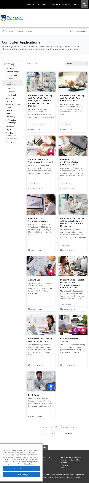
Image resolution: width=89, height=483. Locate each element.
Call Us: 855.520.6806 (77, 31)
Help (62, 467)
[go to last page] (61, 433)
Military (63, 460)
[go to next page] (57, 433)
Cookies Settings (21, 475)
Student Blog (75, 460)
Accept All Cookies (21, 469)
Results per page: (46, 427)
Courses (10, 31)
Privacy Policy (76, 477)
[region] (21, 462)
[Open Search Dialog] (84, 4)
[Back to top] (44, 458)
